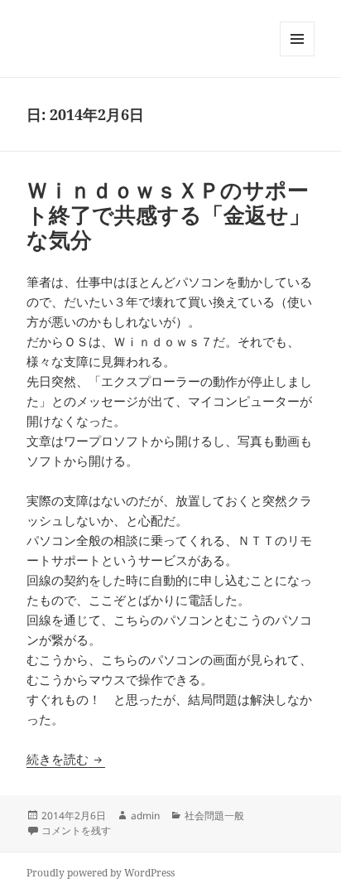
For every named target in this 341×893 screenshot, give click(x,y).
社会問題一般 (214, 816)
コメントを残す (76, 830)
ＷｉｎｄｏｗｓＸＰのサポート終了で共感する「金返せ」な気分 (168, 214)
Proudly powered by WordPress (100, 873)
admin (145, 816)
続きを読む (65, 759)
